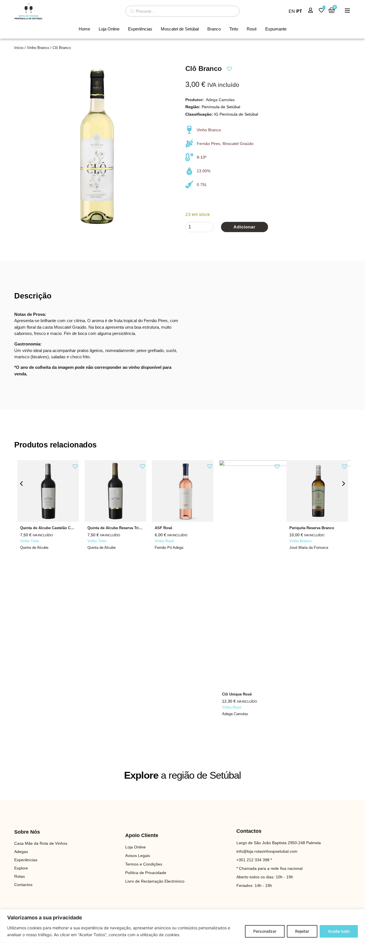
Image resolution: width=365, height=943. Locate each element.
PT (299, 11)
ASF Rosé (163, 528)
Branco (214, 28)
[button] (228, 68)
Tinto (233, 28)
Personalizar (264, 931)
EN (292, 11)
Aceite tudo (339, 931)
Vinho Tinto (29, 541)
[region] (182, 926)
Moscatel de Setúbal (180, 28)
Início (18, 48)
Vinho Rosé (164, 541)
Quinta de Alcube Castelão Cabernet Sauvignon (62, 528)
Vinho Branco (38, 48)
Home (84, 28)
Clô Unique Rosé (237, 694)
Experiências (140, 28)
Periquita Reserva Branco (311, 528)
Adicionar (245, 226)
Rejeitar (302, 931)
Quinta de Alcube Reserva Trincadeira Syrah (126, 528)
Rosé (252, 28)
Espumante (276, 28)
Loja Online (109, 28)
